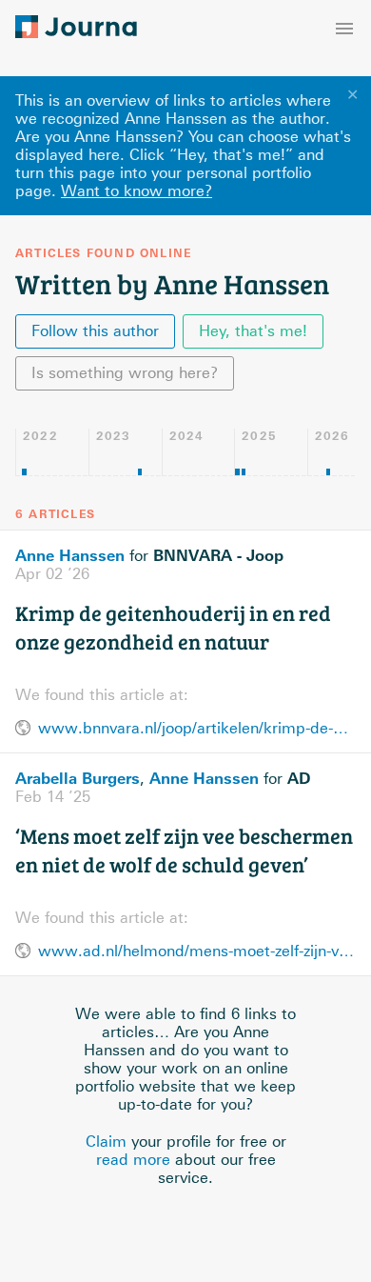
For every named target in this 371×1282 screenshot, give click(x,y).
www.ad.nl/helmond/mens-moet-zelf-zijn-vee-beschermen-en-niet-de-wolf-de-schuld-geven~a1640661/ (197, 951)
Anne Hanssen (70, 555)
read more (133, 1160)
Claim (106, 1141)
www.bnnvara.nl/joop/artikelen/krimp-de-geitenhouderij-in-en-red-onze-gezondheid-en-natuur (197, 728)
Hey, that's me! (253, 331)
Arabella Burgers (77, 778)
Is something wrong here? (124, 373)
